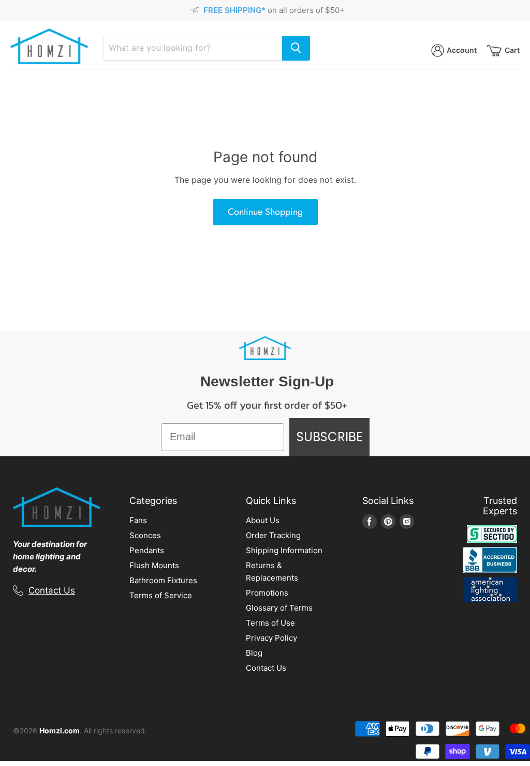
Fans (138, 520)
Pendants (146, 550)
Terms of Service (160, 595)
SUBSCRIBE (329, 436)
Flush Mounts (154, 565)
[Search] (296, 48)
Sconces (145, 535)
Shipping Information (284, 550)
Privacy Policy (271, 638)
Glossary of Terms (279, 608)
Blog (254, 653)
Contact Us (51, 590)
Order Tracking (273, 535)
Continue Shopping (265, 212)
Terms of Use (270, 623)
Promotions (267, 593)
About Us (262, 520)
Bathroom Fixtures (163, 580)
